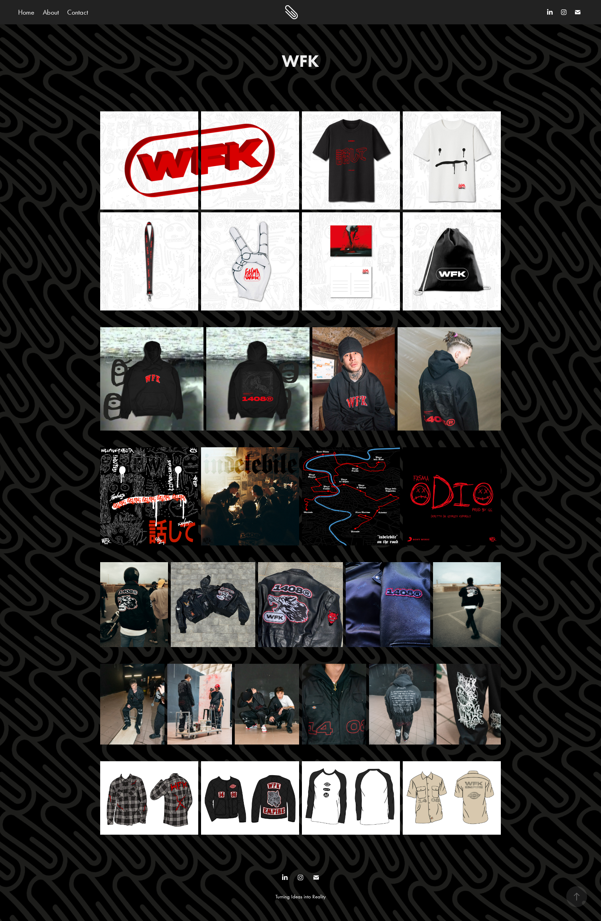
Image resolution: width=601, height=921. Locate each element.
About (51, 12)
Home (26, 12)
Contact (77, 12)
